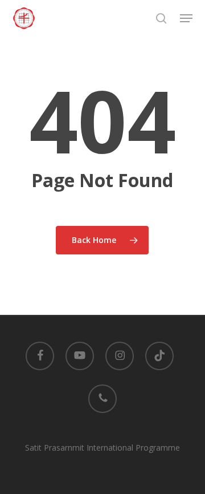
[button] (186, 18)
